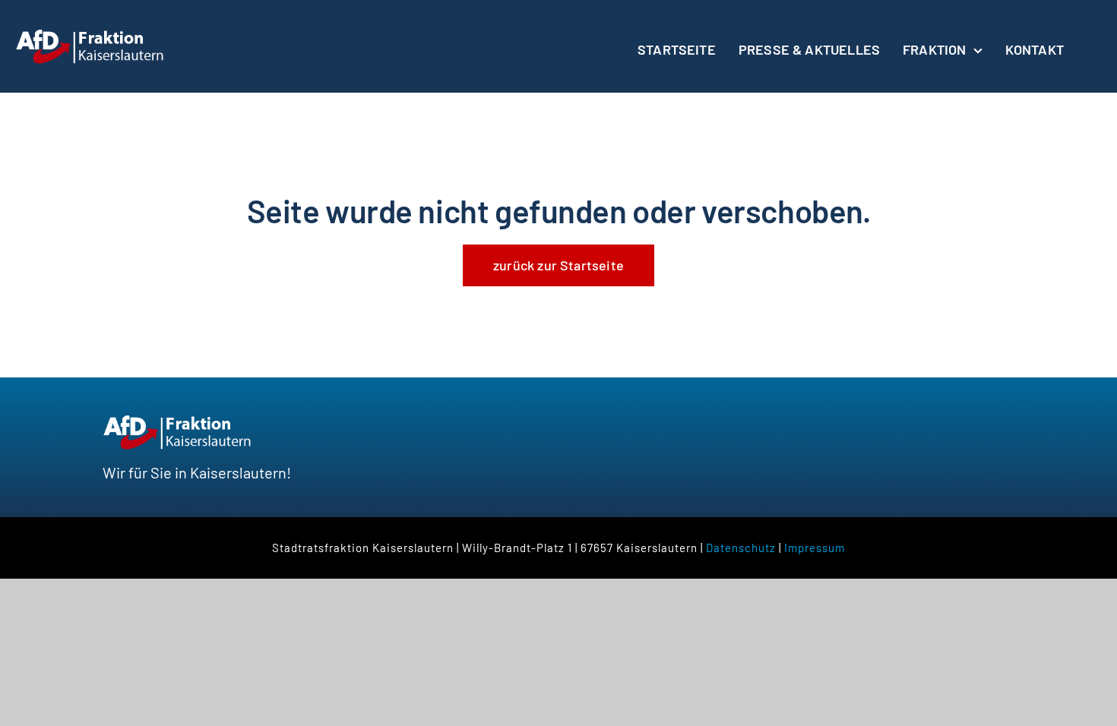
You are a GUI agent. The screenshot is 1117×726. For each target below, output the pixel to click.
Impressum (814, 547)
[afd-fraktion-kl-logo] (91, 36)
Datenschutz (741, 547)
